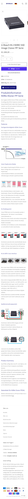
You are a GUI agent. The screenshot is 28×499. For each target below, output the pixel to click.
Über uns (5, 416)
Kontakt (5, 412)
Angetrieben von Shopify (18, 496)
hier (13, 395)
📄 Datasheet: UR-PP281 (8, 87)
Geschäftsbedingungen (9, 426)
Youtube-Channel (7, 437)
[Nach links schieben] (10, 40)
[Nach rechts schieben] (17, 40)
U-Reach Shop (11, 496)
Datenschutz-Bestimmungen (10, 423)
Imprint (5, 433)
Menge (2, 55)
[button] (2, 3)
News (4, 430)
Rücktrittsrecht (7, 419)
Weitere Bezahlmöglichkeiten (14, 72)
